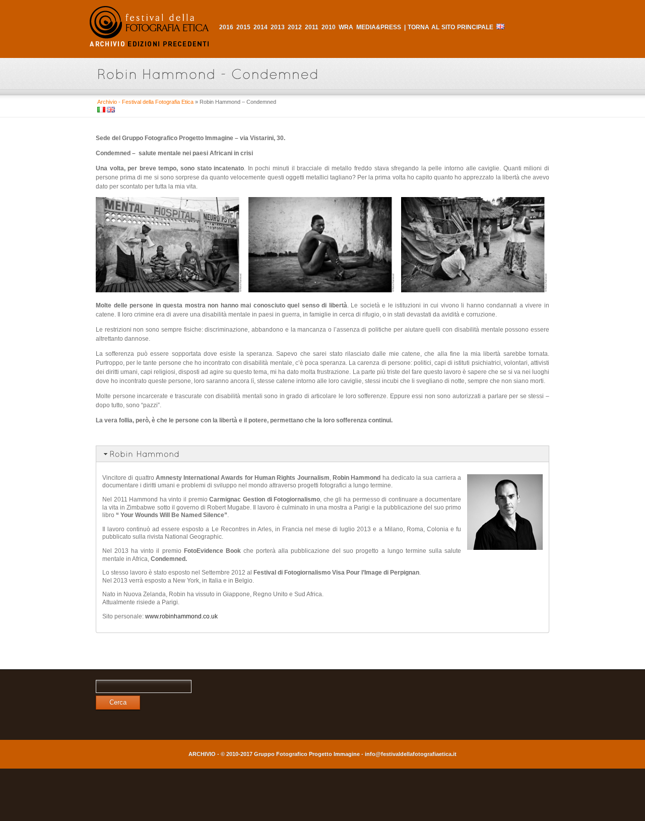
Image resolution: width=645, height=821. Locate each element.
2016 (226, 27)
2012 (295, 27)
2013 (278, 27)
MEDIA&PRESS (378, 27)
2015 (243, 27)
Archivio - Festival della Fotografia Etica (145, 102)
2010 (328, 27)
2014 (260, 27)
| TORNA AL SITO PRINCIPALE (448, 27)
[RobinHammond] (322, 453)
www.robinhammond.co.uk (181, 616)
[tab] (322, 454)
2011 (311, 27)
